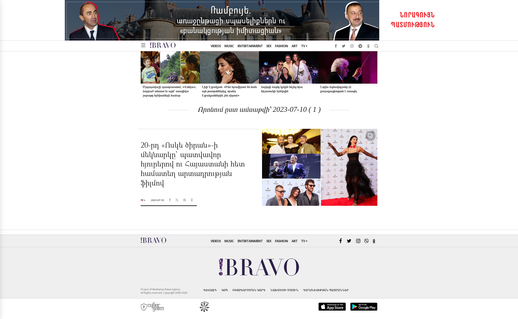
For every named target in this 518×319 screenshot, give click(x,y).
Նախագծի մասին (284, 290)
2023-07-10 (157, 200)
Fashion (281, 46)
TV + (304, 46)
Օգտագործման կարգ (248, 290)
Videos (216, 46)
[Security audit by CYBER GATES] (153, 307)
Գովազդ (210, 290)
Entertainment (250, 46)
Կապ (225, 290)
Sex (268, 46)
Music (229, 46)
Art (294, 46)
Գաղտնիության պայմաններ (326, 290)
